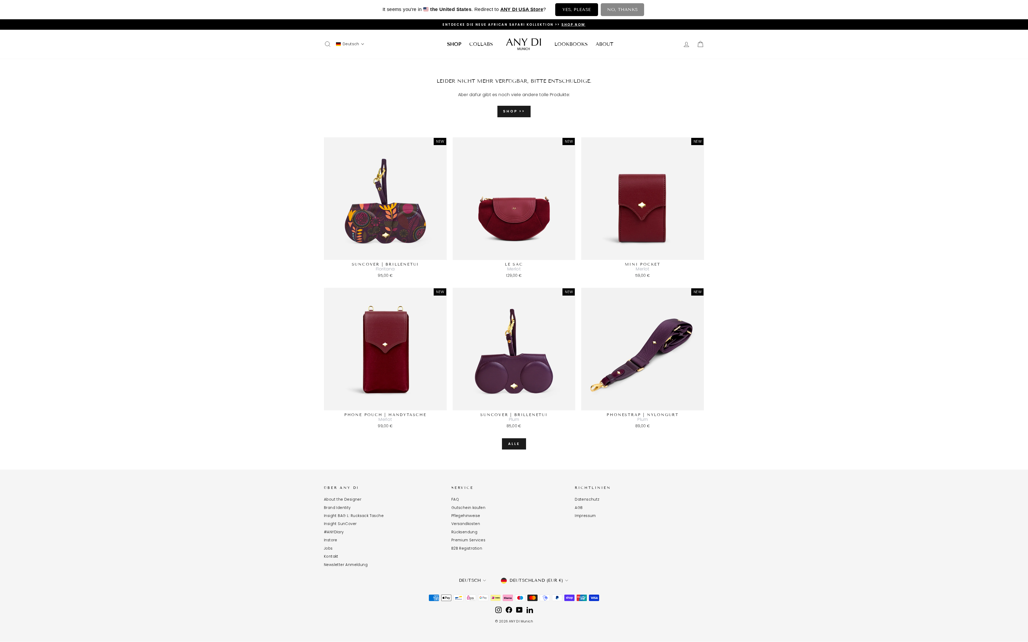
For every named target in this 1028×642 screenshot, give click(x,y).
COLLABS (481, 44)
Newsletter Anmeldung (346, 564)
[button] (350, 44)
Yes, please (576, 9)
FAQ (455, 499)
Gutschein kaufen (468, 507)
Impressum (585, 515)
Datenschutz (587, 499)
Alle (514, 443)
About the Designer (342, 499)
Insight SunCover (340, 523)
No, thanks (622, 9)
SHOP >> (514, 111)
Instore (330, 540)
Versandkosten (465, 523)
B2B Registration (466, 548)
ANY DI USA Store (521, 9)
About (604, 44)
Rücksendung (464, 532)
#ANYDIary (334, 532)
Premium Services (468, 540)
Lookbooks (571, 44)
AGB (579, 507)
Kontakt (331, 556)
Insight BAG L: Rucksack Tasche (354, 515)
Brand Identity (337, 507)
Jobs (328, 548)
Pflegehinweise (465, 515)
